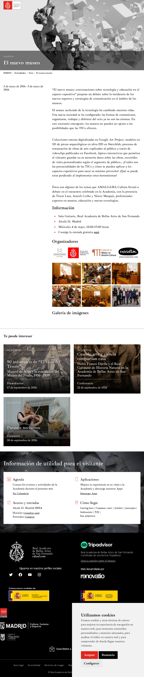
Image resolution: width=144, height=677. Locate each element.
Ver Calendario (21, 493)
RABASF (7, 73)
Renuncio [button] (108, 655)
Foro (31, 73)
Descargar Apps (88, 493)
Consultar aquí (32, 512)
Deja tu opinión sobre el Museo (98, 560)
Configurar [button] (91, 663)
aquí (96, 232)
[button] (131, 6)
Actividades (20, 73)
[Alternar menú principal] (138, 5)
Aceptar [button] (89, 655)
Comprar (30, 516)
